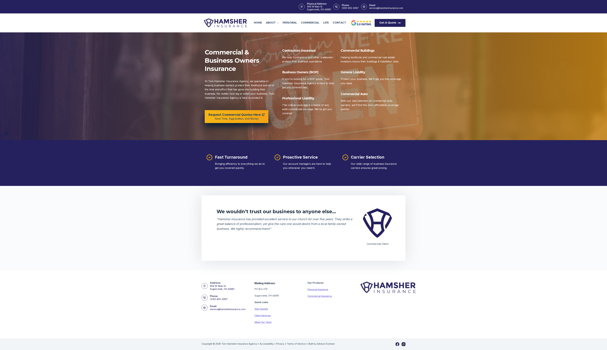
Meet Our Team (263, 322)
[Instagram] (403, 344)
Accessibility (266, 343)
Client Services (262, 315)
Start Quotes (261, 308)
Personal (290, 22)
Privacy (280, 343)
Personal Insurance (317, 289)
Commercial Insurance (319, 296)
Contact (339, 22)
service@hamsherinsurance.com (386, 8)
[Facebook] (397, 344)
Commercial (310, 22)
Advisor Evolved (325, 343)
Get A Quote (387, 22)
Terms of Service (296, 343)
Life (326, 22)
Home (258, 22)
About (271, 22)
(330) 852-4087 (350, 8)
